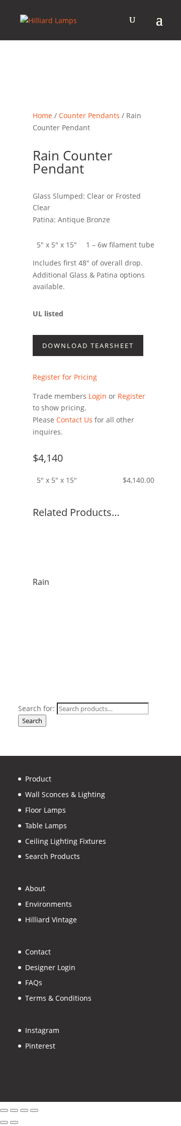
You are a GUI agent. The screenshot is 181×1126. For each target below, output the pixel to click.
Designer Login (50, 967)
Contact (38, 952)
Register (131, 396)
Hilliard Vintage (51, 919)
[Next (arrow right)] (14, 1122)
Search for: (36, 708)
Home (42, 115)
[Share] (24, 1110)
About (35, 888)
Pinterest (40, 1046)
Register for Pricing (65, 377)
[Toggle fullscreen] (14, 1110)
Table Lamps (46, 825)
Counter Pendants (89, 115)
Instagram (42, 1030)
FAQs (33, 982)
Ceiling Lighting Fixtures (65, 841)
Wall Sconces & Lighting (65, 794)
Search (32, 720)
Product (38, 779)
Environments (48, 904)
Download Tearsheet (88, 345)
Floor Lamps (45, 810)
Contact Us (74, 419)
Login (97, 396)
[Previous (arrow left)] (4, 1122)
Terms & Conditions (58, 998)
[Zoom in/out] (4, 1110)
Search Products (52, 856)
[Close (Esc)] (34, 1110)
